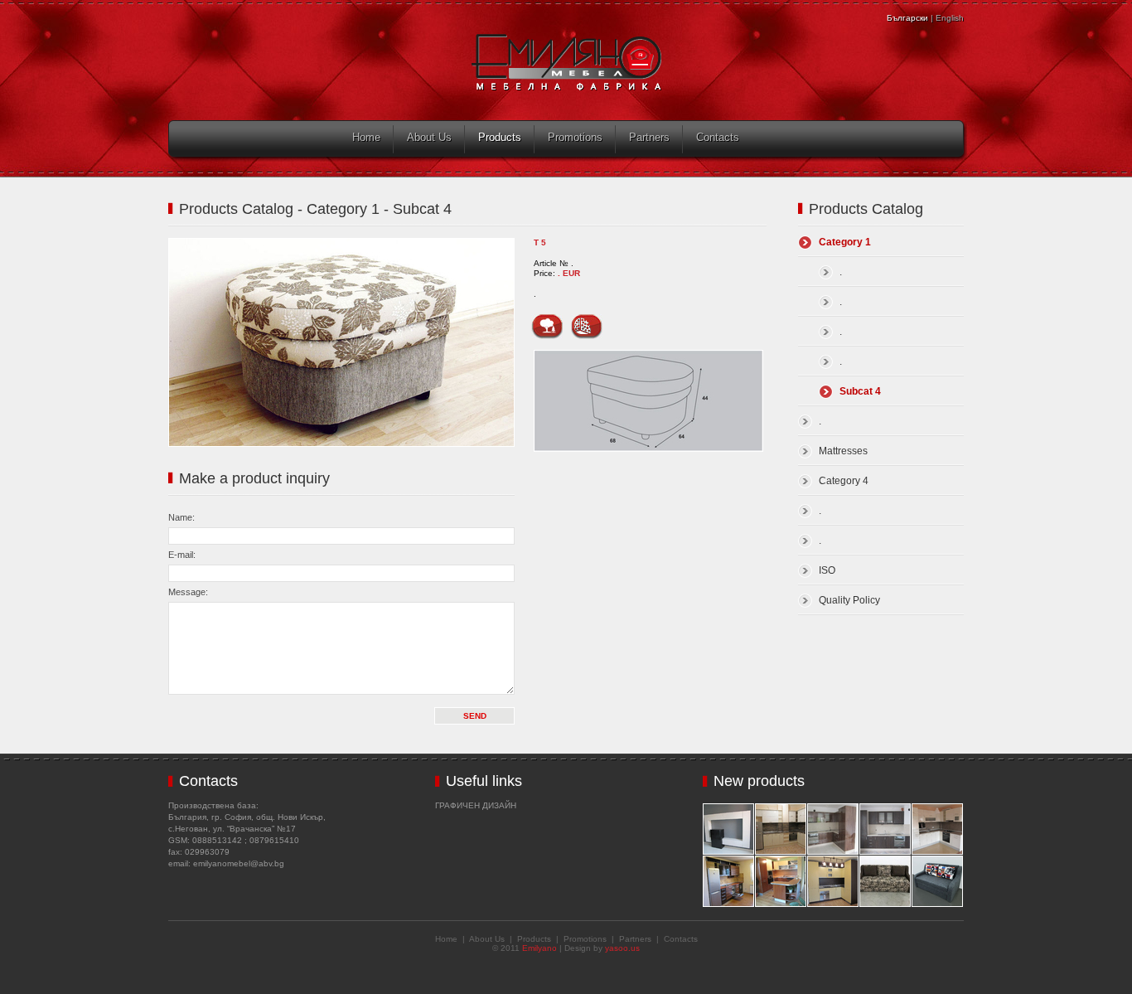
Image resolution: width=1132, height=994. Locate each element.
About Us (429, 137)
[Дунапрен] (586, 321)
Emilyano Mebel (566, 62)
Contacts (717, 137)
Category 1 (845, 242)
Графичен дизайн (475, 805)
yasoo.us (622, 948)
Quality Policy (849, 600)
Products (499, 137)
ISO (827, 570)
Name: (181, 517)
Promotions (575, 137)
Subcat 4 (860, 391)
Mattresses (843, 451)
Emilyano (539, 948)
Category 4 (843, 481)
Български (907, 17)
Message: (188, 592)
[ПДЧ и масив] (547, 321)
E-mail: (182, 555)
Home (366, 137)
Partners (649, 137)
